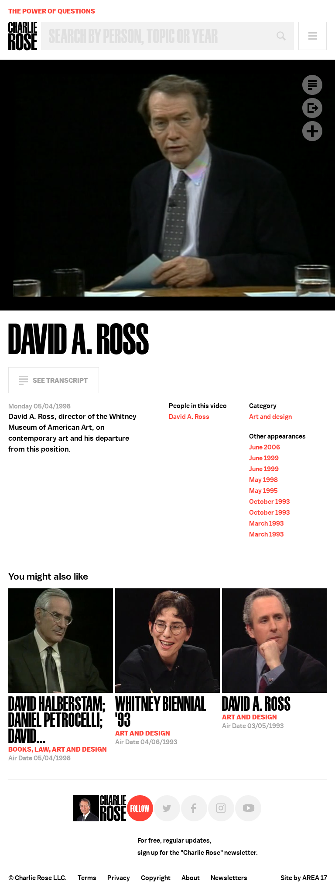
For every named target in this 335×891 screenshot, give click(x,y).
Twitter (167, 808)
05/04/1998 (57, 728)
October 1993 (269, 501)
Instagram (221, 808)
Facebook (194, 808)
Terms (87, 878)
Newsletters (229, 878)
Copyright (156, 878)
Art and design (270, 416)
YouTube (248, 808)
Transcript (312, 85)
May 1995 (263, 490)
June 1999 (264, 458)
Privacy (118, 878)
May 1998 (263, 480)
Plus (312, 131)
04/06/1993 (160, 719)
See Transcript (60, 380)
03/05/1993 (256, 711)
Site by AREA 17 (303, 878)
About (190, 878)
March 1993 (266, 523)
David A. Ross (189, 416)
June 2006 (264, 447)
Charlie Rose (22, 36)
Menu (312, 36)
